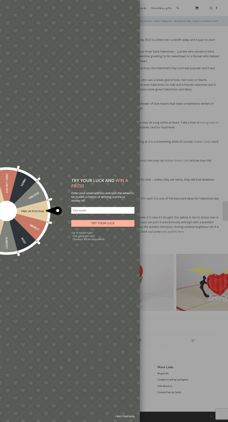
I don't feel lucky (124, 416)
